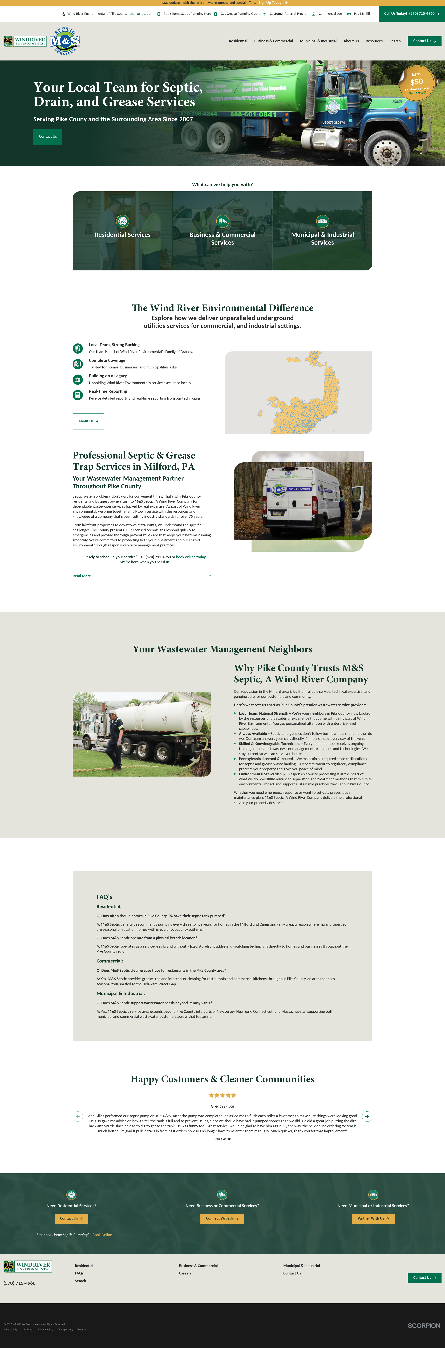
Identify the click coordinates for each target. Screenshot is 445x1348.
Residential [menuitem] (238, 41)
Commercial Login (332, 14)
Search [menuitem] (395, 41)
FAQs (79, 1274)
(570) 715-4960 (19, 1283)
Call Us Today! (409, 14)
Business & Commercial (198, 1266)
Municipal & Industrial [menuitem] (318, 41)
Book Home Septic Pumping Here (187, 14)
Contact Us (422, 41)
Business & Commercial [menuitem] (273, 41)
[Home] (25, 41)
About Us (86, 421)
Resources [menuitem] (374, 41)
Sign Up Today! (270, 3)
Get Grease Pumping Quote (240, 14)
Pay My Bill (362, 14)
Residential (84, 1266)
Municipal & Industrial (301, 1266)
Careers (185, 1274)
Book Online (102, 1235)
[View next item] (367, 1116)
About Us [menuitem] (351, 41)
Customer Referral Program (289, 14)
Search (80, 1281)
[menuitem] (10, 1329)
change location (141, 14)
